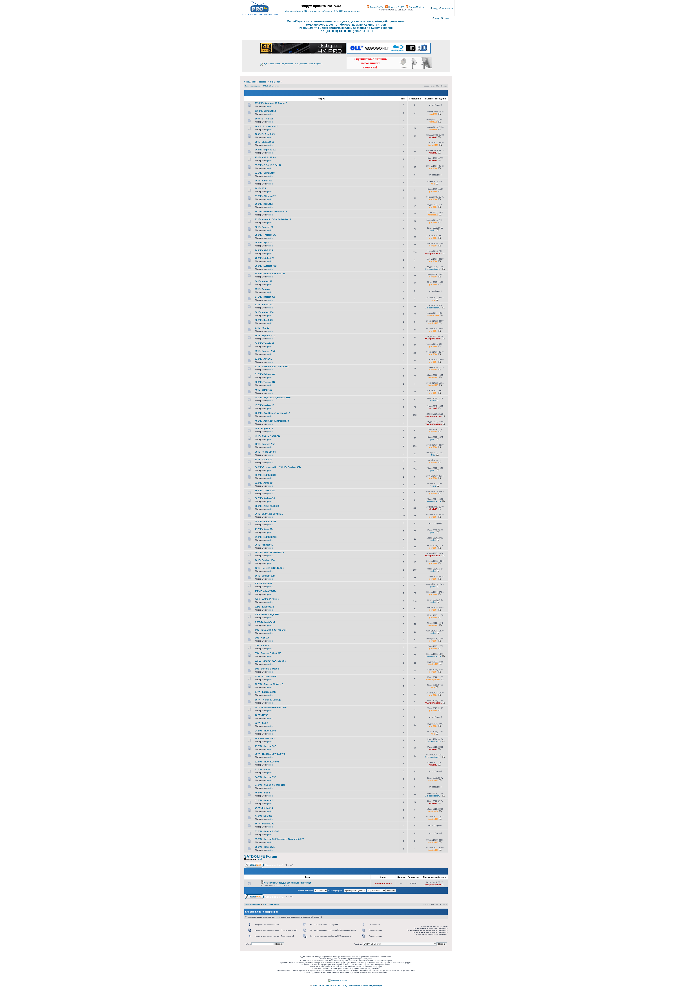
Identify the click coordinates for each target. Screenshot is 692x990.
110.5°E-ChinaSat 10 (265, 111)
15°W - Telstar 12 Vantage (268, 699)
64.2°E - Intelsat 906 (265, 297)
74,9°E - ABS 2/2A (264, 250)
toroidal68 (433, 215)
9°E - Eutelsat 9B (263, 583)
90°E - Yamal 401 (263, 180)
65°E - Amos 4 (262, 289)
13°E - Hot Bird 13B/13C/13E (269, 568)
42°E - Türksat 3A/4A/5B (267, 436)
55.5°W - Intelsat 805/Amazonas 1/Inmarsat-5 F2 (279, 839)
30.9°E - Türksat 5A (265, 490)
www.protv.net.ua (433, 253)
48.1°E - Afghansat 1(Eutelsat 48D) (272, 397)
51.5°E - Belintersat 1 (266, 374)
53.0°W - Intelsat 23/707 (267, 831)
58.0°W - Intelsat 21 (265, 847)
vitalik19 (433, 137)
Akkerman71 (433, 315)
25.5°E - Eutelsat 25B (266, 521)
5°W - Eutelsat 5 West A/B (268, 653)
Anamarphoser (433, 679)
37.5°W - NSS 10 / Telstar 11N (270, 785)
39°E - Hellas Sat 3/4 (265, 452)
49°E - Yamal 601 (263, 390)
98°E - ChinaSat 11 (264, 142)
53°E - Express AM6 (265, 351)
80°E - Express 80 (264, 227)
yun (433, 184)
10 (284, 885)
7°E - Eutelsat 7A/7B (265, 591)
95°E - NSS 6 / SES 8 (265, 157)
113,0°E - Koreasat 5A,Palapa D (271, 103)
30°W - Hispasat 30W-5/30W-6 (270, 754)
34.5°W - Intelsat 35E (265, 777)
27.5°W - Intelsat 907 (265, 746)
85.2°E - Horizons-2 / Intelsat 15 (271, 211)
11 (287, 885)
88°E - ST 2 (260, 188)
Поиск (446, 18)
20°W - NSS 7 (262, 715)
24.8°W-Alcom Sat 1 (265, 738)
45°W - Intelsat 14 (264, 808)
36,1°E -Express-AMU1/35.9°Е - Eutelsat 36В (278, 467)
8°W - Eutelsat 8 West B (267, 669)
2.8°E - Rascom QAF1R (267, 614)
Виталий (433, 408)
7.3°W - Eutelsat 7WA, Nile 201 (270, 661)
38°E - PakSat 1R (263, 459)
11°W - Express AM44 (266, 676)
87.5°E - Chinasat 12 (265, 196)
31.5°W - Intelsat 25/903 (267, 761)
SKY (433, 455)
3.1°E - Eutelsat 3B (264, 607)
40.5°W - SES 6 (262, 792)
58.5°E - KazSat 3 (264, 320)
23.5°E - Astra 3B (264, 529)
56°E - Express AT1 (265, 335)
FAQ (436, 18)
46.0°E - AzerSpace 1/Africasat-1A (272, 413)
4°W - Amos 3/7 (263, 645)
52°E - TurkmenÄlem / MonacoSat (272, 366)
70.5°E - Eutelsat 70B (266, 266)
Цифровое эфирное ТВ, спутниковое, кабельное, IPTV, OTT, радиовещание (321, 11)
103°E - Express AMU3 (266, 126)
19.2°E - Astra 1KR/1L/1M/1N (269, 552)
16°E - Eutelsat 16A (265, 560)
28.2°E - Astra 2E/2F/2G (267, 506)
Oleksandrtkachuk (433, 269)
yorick (270, 106)
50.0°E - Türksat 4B (265, 382)
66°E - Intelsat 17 (263, 281)
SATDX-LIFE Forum (271, 86)
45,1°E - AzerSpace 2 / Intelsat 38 (272, 421)
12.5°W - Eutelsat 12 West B (269, 684)
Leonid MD (433, 145)
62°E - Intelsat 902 (264, 304)
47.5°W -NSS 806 (263, 816)
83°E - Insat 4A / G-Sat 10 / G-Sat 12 (273, 219)
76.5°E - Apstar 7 (263, 242)
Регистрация (447, 8)
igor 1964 (433, 168)
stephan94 (433, 811)
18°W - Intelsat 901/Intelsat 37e (271, 707)
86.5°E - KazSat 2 (264, 204)
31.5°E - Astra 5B (264, 483)
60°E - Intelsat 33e (264, 312)
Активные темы (275, 82)
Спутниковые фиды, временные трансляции (288, 883)
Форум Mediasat (416, 7)
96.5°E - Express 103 (265, 149)
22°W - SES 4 (261, 723)
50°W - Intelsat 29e (264, 823)
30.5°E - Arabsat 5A (265, 498)
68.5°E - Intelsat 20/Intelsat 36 (270, 273)
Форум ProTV (376, 7)
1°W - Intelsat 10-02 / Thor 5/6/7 (271, 630)
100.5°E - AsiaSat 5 (265, 134)
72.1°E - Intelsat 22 (264, 258)
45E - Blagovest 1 (264, 428)
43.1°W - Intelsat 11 (264, 800)
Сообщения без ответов (255, 82)
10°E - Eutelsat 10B (265, 576)
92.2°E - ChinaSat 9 (265, 173)
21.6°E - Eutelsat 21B (266, 537)
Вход (434, 8)
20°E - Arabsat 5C (264, 545)
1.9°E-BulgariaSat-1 (265, 622)
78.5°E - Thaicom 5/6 (265, 235)
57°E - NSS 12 (262, 328)
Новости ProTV (396, 7)
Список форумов (252, 86)
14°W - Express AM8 (265, 692)
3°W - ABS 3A (262, 638)
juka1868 (433, 114)
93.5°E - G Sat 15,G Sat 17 (268, 165)
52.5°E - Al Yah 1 (263, 359)
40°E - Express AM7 (265, 444)
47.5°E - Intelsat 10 (264, 405)
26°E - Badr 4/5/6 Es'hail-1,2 (269, 514)
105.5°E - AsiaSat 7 (265, 118)
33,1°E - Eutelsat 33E (265, 475)
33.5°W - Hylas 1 (263, 769)
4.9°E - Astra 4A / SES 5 (267, 599)
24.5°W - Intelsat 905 (265, 730)
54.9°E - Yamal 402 (264, 343)
